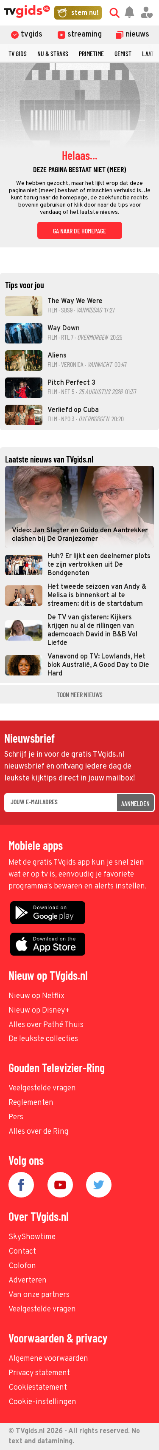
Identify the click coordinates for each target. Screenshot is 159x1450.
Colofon (22, 1266)
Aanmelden (135, 803)
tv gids (17, 53)
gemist (122, 53)
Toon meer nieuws (80, 694)
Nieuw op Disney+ (39, 1011)
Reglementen (30, 1103)
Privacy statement (39, 1373)
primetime (91, 53)
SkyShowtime (32, 1237)
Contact (22, 1252)
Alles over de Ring (38, 1132)
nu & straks (52, 53)
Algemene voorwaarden (48, 1359)
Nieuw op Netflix (36, 996)
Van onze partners (39, 1295)
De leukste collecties (43, 1039)
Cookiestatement (37, 1388)
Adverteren (27, 1280)
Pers (15, 1117)
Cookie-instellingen (42, 1402)
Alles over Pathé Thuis (46, 1025)
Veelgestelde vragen (42, 1088)
